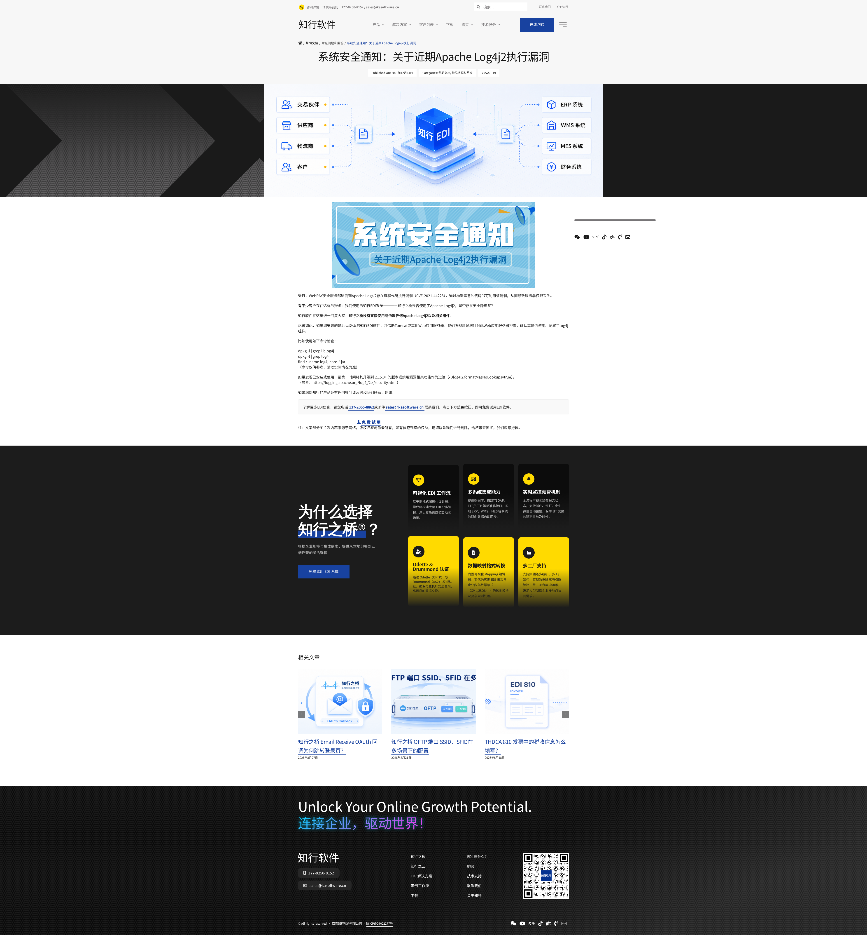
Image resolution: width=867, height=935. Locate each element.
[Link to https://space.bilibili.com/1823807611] (586, 237)
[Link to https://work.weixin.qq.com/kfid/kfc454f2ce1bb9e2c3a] (577, 237)
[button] (301, 714)
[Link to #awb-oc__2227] (563, 24)
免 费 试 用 (371, 422)
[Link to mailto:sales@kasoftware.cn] (627, 237)
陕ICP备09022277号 (379, 199)
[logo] (317, 22)
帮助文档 (444, 72)
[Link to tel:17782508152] (620, 237)
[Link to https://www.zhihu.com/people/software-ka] (595, 237)
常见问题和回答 (462, 72)
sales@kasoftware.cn (404, 407)
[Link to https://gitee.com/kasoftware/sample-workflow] (612, 237)
